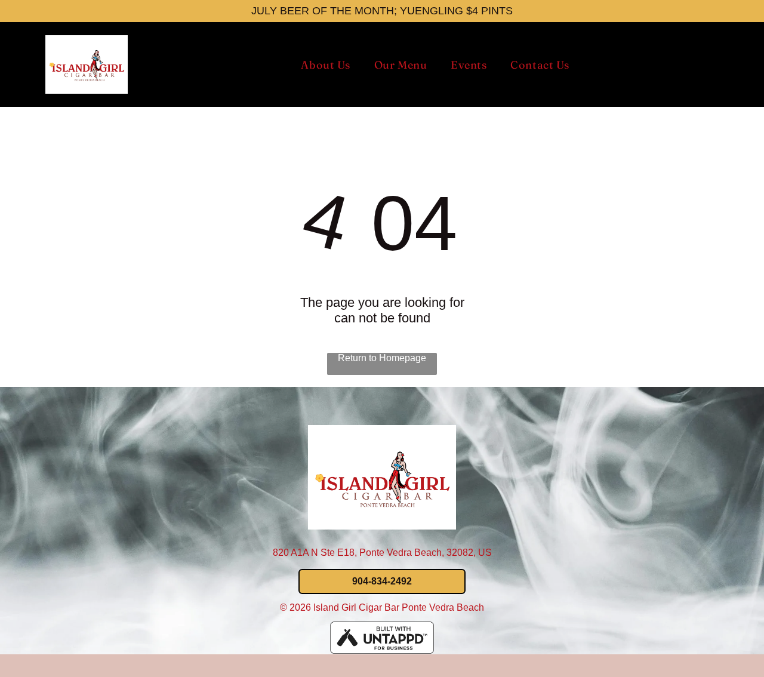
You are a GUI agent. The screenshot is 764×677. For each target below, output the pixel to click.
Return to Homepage (382, 358)
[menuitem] (325, 65)
